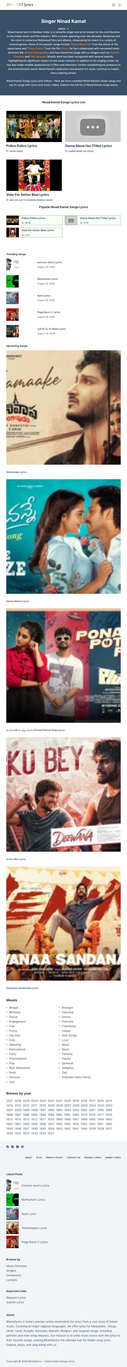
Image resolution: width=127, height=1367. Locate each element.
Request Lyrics (92, 1157)
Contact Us (73, 1157)
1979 (84, 1114)
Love (65, 1040)
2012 (26, 1105)
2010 (42, 1105)
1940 (84, 1128)
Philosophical (18, 1058)
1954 (75, 1124)
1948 (18, 1128)
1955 (67, 1124)
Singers (11, 1270)
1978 (92, 1114)
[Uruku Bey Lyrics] (63, 794)
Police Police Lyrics (21, 146)
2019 (75, 1100)
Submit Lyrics (113, 1157)
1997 (42, 1110)
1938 (100, 1128)
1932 (42, 1133)
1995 (59, 1110)
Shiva (64, 48)
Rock (12, 1072)
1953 (84, 1124)
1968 (67, 1119)
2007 (67, 1105)
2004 (92, 1105)
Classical (68, 1012)
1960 (26, 1124)
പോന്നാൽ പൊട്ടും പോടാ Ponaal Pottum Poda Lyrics (35, 730)
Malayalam (98, 1326)
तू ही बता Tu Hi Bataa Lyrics (51, 328)
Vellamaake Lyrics (16, 472)
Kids (12, 1040)
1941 (75, 1128)
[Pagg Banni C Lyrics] (12, 314)
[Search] (119, 5)
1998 (34, 1110)
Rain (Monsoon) (19, 1068)
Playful (66, 1058)
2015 (109, 1100)
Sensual (14, 1077)
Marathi (54, 1331)
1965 (92, 1119)
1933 (34, 1133)
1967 (75, 1119)
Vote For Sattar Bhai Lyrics (27, 195)
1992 (84, 1110)
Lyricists (11, 1280)
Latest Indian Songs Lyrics (59, 1361)
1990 (100, 1110)
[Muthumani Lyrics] (12, 281)
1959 (34, 1124)
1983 (51, 1114)
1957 (51, 1124)
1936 (9, 1133)
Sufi (11, 1082)
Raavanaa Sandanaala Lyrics (22, 988)
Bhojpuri (66, 1331)
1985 (34, 1114)
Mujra (65, 1049)
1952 (92, 1124)
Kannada (41, 1331)
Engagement (17, 1021)
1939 (92, 1128)
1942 (67, 1128)
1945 (42, 1128)
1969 (59, 1119)
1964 (100, 1119)
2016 (100, 1100)
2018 (84, 1100)
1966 (84, 1119)
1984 (42, 1114)
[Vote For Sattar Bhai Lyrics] (34, 175)
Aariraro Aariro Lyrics (49, 262)
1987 (18, 1114)
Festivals (67, 1021)
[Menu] (113, 4)
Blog (39, 1157)
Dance (13, 1017)
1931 (51, 1133)
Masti (65, 1044)
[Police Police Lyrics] (34, 126)
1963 (109, 1119)
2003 (100, 1105)
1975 (9, 1119)
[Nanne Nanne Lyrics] (63, 536)
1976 (109, 1114)
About (28, 1157)
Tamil (18, 1331)
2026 (18, 1100)
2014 (9, 1105)
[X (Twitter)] (12, 1147)
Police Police (35, 48)
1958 (42, 1124)
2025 (26, 1100)
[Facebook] (7, 1147)
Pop (11, 1063)
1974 (18, 1119)
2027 (9, 1100)
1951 (100, 1124)
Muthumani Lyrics (47, 278)
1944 (51, 1128)
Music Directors (16, 1266)
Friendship (69, 1026)
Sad (64, 1072)
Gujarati (84, 1331)
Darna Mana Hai (80, 44)
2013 (18, 1105)
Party (12, 1054)
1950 (109, 1124)
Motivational (17, 1049)
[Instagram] (17, 1147)
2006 (76, 1105)
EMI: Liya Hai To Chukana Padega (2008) (31, 200)
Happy (66, 1030)
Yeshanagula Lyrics (34, 1228)
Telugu (111, 1326)
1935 (18, 1133)
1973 (26, 1119)
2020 (67, 1100)
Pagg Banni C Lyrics (48, 312)
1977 (100, 1114)
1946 (34, 1128)
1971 (42, 1119)
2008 (59, 1105)
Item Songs (69, 1035)
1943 (59, 1128)
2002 (109, 1105)
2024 (34, 1100)
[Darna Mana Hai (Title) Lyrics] (93, 126)
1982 (59, 1114)
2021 (59, 1100)
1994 (67, 1110)
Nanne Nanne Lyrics (17, 601)
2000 (18, 1110)
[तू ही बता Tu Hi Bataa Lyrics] (12, 331)
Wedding (15, 1044)
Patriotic (67, 1054)
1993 (75, 1110)
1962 (9, 1124)
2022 (51, 1100)
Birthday (15, 1012)
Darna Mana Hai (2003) (81, 151)
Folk (12, 1026)
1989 (109, 1110)
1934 (26, 1133)
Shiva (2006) (16, 151)
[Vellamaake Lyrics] (63, 407)
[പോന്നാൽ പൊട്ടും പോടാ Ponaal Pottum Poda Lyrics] (63, 665)
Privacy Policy (54, 1157)
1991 (92, 1110)
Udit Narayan (38, 56)
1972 (34, 1119)
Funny (13, 1030)
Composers (13, 1275)
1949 (9, 1128)
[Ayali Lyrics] (12, 298)
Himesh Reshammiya (36, 52)
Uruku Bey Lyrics (16, 859)
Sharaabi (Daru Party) (76, 1077)
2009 (51, 1105)
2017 (92, 1100)
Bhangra (67, 1007)
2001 (9, 1110)
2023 (42, 1100)
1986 (26, 1114)
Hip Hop (14, 1035)
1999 (26, 1110)
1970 (51, 1119)
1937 (109, 1128)
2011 (34, 1105)
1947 (26, 1128)
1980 (75, 1114)
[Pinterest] (22, 1147)
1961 (18, 1124)
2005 (84, 1105)
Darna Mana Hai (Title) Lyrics (88, 146)
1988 (9, 1114)
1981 (67, 1114)
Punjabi (29, 1331)
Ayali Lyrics (43, 295)
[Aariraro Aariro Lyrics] (12, 264)
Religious (68, 1068)
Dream (66, 1017)
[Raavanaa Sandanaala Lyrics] (63, 923)
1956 (59, 1124)
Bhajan (13, 1007)
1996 (51, 1110)
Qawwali (67, 1063)
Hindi (9, 1331)
